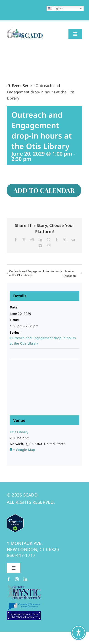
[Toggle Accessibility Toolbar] (78, 633)
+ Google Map (24, 449)
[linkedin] (25, 579)
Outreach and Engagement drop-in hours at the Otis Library (35, 273)
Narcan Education (69, 273)
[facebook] (8, 579)
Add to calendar (43, 190)
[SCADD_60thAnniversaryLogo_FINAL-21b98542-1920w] (25, 30)
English (57, 8)
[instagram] (17, 579)
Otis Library (19, 432)
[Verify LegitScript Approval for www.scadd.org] (15, 517)
